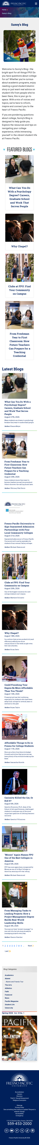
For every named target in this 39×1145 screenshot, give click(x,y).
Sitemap (19, 1105)
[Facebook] (17, 1131)
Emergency (19, 1115)
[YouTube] (12, 1131)
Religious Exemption (19, 1100)
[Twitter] (22, 1131)
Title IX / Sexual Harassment (19, 1098)
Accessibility (19, 1113)
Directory (19, 1096)
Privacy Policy (19, 1107)
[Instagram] (6, 1131)
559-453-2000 (19, 1124)
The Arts (8, 985)
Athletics (8, 988)
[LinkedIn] (32, 1131)
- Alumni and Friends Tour (14, 982)
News (7, 998)
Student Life (10, 1005)
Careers (19, 1094)
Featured (8, 995)
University (9, 1008)
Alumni (7, 979)
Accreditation (19, 1092)
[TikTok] (27, 1131)
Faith (7, 992)
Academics (9, 975)
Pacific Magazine (11, 1001)
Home (4, 10)
